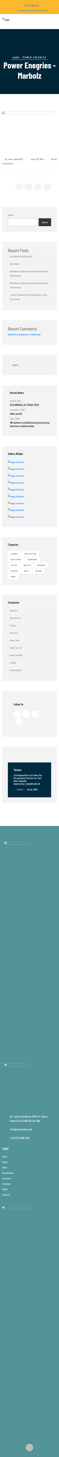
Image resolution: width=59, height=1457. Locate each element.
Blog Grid (13, 610)
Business (14, 553)
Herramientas (8, 1172)
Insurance (41, 565)
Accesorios (6, 1178)
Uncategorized (16, 670)
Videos (5, 1189)
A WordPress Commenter (18, 334)
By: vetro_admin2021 (14, 159)
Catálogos (6, 1183)
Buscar (11, 215)
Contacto (6, 1194)
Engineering (32, 559)
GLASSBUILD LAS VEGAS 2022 (21, 256)
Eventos (13, 625)
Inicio (4, 1156)
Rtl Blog (13, 662)
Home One (14, 633)
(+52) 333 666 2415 (31, 5)
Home (16, 57)
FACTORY (14, 565)
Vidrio (4, 1167)
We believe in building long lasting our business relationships (29, 273)
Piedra (5, 1162)
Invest (26, 571)
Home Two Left (16, 647)
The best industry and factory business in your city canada (28, 297)
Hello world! (14, 264)
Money (13, 576)
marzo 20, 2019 (37, 159)
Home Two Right (16, 655)
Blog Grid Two (15, 618)
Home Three (14, 640)
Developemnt (16, 559)
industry (27, 565)
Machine (38, 571)
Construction (30, 553)
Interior (14, 571)
